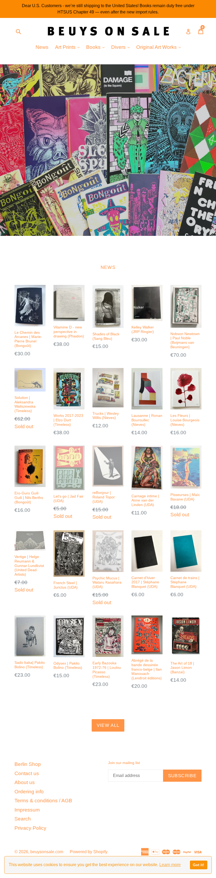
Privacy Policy (30, 828)
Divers (121, 47)
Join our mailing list (124, 763)
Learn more (170, 864)
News (42, 47)
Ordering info (29, 791)
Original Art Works (159, 47)
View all (108, 725)
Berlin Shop (27, 764)
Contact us (26, 773)
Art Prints (68, 47)
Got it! (198, 865)
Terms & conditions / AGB (43, 800)
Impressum (27, 810)
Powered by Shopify (88, 852)
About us (24, 782)
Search (22, 819)
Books (96, 47)
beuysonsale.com (46, 852)
